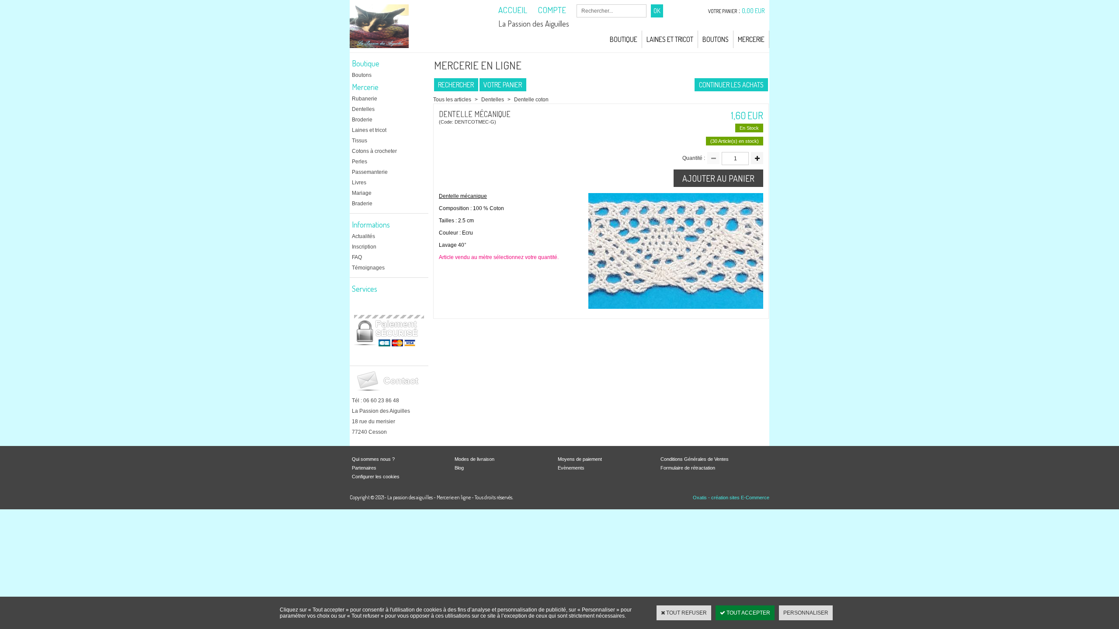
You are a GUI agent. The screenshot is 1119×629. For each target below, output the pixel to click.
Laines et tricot (369, 130)
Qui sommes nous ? (373, 459)
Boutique (623, 39)
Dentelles (363, 109)
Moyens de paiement (580, 459)
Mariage (362, 193)
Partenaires (364, 467)
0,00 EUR (753, 11)
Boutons (715, 39)
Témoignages (368, 268)
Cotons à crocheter (374, 151)
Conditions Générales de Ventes (694, 459)
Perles (359, 162)
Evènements (571, 467)
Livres (359, 183)
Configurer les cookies (376, 476)
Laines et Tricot (669, 39)
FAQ (357, 257)
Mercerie (751, 39)
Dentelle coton (531, 100)
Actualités (363, 236)
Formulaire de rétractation (687, 467)
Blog (459, 467)
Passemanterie (370, 172)
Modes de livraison (474, 459)
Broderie (362, 120)
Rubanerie (364, 99)
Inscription (364, 247)
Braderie (362, 203)
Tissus (359, 141)
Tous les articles (452, 100)
